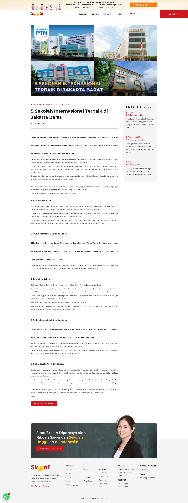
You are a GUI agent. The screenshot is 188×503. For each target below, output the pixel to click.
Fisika (130, 115)
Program (107, 14)
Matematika (140, 140)
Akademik (131, 140)
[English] (134, 14)
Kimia (135, 115)
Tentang (95, 14)
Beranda (83, 14)
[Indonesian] (130, 14)
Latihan (140, 115)
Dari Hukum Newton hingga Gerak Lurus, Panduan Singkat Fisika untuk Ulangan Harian (139, 171)
